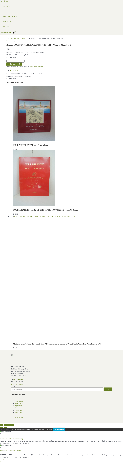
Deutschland (21, 38)
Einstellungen (59, 429)
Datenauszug (19, 401)
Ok (3, 459)
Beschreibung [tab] (14, 70)
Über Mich (7, 21)
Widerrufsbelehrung (21, 415)
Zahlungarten (19, 417)
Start (8, 38)
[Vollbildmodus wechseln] (5, 425)
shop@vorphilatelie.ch (18, 384)
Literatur (13, 38)
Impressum (18, 406)
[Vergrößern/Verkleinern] (1, 425)
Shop (5, 11)
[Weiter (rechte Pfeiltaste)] (5, 427)
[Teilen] (9, 425)
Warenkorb (18, 412)
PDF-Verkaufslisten (10, 16)
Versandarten (19, 410)
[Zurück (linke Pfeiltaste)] (1, 427)
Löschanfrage (19, 408)
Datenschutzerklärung (16, 439)
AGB (16, 399)
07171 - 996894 (18, 379)
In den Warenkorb (14, 64)
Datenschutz (19, 403)
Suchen (13, 386)
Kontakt (6, 26)
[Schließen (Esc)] (12, 425)
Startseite (6, 6)
